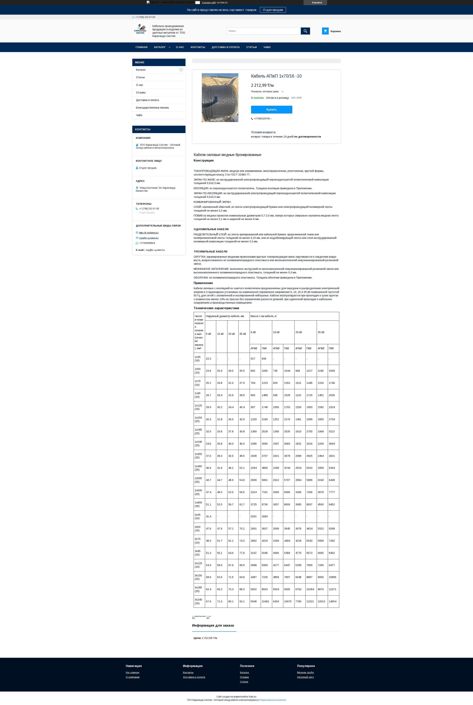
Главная (141, 47)
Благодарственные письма (152, 107)
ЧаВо (267, 47)
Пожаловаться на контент (272, 700)
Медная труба (305, 672)
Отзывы (141, 92)
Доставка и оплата (226, 47)
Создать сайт (209, 2)
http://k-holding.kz (149, 232)
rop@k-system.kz (149, 237)
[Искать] (305, 31)
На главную (132, 672)
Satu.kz (252, 696)
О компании (132, 677)
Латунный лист (305, 677)
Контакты (198, 47)
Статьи (251, 47)
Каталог (160, 47)
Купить (271, 109)
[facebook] (199, 615)
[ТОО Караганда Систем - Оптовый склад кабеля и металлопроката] (140, 37)
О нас (180, 47)
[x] (209, 615)
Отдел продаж (273, 9)
